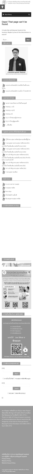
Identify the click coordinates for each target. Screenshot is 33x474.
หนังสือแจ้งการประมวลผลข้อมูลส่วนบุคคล (15, 454)
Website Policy (6, 461)
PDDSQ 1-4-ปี (10, 107)
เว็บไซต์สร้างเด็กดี (11, 195)
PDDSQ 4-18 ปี (10, 110)
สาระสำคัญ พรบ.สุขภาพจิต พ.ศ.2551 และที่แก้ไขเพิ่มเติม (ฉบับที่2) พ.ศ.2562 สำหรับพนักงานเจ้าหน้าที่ (16, 157)
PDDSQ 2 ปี (9, 114)
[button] (4, 6)
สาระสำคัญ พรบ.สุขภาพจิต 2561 (16, 168)
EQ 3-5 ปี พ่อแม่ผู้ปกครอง (13, 117)
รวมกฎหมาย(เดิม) (11, 172)
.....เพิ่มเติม (9, 125)
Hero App (8, 191)
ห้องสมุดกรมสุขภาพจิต (13, 198)
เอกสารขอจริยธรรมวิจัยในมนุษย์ (16, 103)
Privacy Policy (6, 458)
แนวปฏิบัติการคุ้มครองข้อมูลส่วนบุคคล (14, 456)
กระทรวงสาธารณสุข (12, 184)
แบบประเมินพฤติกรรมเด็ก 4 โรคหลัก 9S (18, 91)
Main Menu (8, 14)
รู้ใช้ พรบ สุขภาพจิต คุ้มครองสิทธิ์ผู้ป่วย (18, 139)
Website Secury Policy (8, 463)
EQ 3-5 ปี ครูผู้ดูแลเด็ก (12, 121)
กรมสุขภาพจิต (10, 188)
